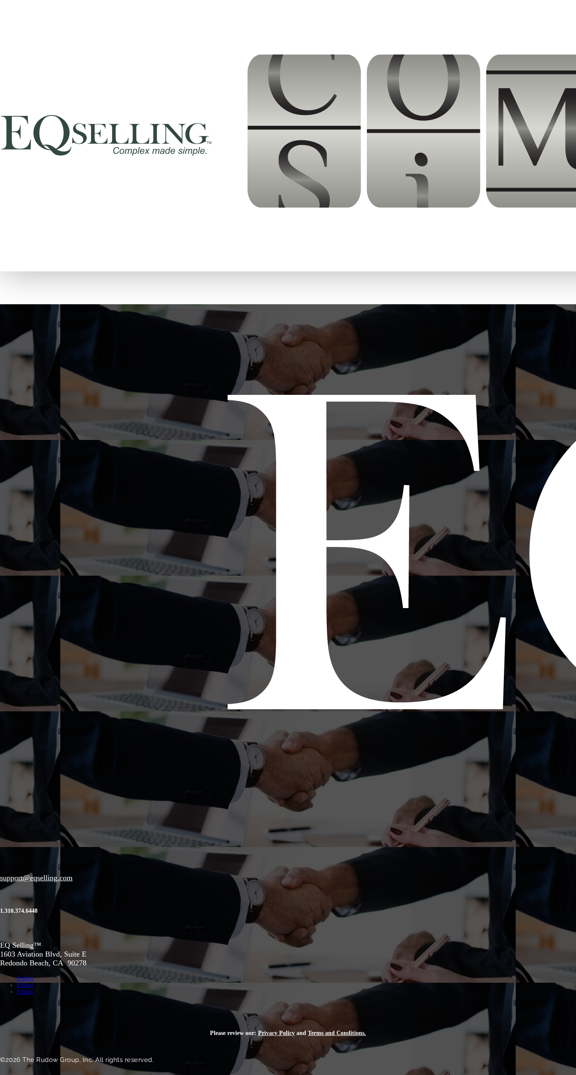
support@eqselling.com (36, 878)
